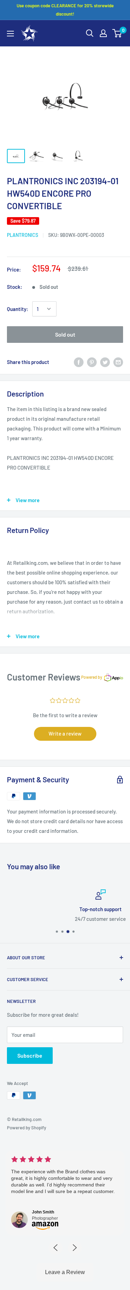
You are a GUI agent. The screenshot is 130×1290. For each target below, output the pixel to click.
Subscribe (29, 1055)
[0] (117, 33)
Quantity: (17, 309)
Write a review (65, 733)
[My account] (103, 33)
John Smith (43, 1212)
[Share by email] (118, 362)
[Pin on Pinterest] (92, 362)
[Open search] (90, 33)
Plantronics (22, 235)
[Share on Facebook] (79, 362)
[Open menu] (10, 33)
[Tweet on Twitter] (105, 362)
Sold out (65, 334)
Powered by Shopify (26, 1127)
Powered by (91, 677)
